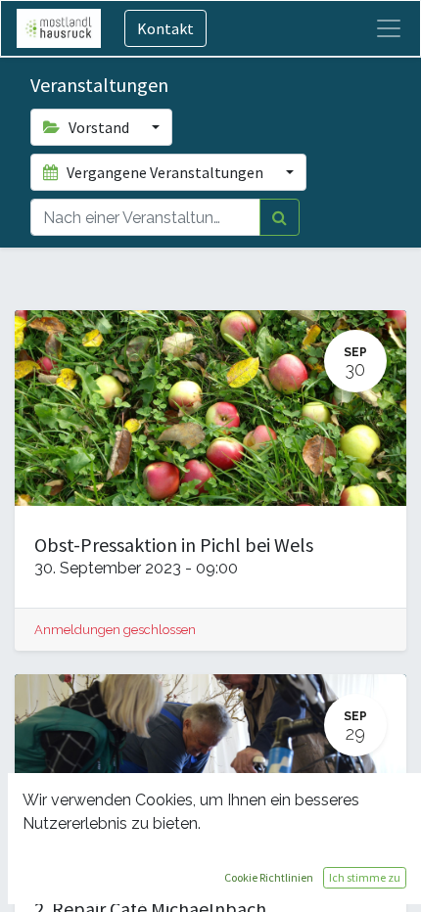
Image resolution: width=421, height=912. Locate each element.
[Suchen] (279, 217)
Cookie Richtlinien (268, 877)
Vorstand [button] (99, 127)
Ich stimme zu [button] (364, 877)
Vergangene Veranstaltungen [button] (165, 172)
